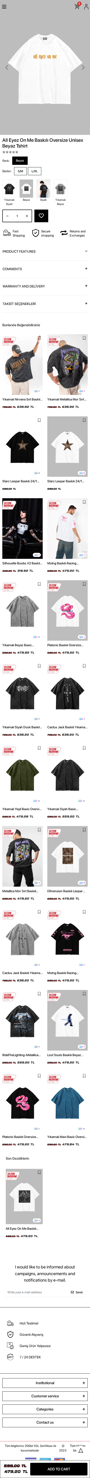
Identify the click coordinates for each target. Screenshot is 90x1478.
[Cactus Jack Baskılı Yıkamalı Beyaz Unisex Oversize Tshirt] (22, 938)
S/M (20, 171)
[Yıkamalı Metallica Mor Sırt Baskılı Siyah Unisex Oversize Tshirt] (67, 364)
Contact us (45, 1422)
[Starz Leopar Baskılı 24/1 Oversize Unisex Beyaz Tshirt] (67, 446)
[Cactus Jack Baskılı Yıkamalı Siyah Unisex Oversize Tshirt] (67, 692)
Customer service (45, 1396)
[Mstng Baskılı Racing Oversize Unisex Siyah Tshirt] (67, 938)
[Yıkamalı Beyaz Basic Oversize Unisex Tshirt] (22, 610)
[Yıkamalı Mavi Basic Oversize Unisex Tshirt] (67, 1102)
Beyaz (20, 160)
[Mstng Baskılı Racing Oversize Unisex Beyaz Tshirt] (67, 528)
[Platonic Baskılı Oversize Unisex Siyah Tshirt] (22, 1102)
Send (79, 1292)
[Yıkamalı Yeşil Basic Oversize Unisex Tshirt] (22, 774)
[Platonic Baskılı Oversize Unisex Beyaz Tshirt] (67, 610)
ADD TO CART (59, 1469)
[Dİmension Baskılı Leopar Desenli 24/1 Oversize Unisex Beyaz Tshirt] (67, 856)
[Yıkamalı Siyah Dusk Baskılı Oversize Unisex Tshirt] (22, 692)
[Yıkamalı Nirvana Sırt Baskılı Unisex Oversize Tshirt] (22, 364)
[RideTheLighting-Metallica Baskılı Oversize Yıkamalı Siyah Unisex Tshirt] (22, 1020)
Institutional (45, 1383)
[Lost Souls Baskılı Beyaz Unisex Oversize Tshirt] (67, 1020)
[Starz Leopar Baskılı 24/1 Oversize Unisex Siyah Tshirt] (22, 446)
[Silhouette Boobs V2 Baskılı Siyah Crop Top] (22, 528)
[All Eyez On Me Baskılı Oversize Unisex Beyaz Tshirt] (24, 1196)
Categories (45, 1409)
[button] (7, 67)
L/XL (35, 171)
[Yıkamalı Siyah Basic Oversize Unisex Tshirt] (67, 774)
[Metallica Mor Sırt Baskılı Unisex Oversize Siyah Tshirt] (22, 856)
